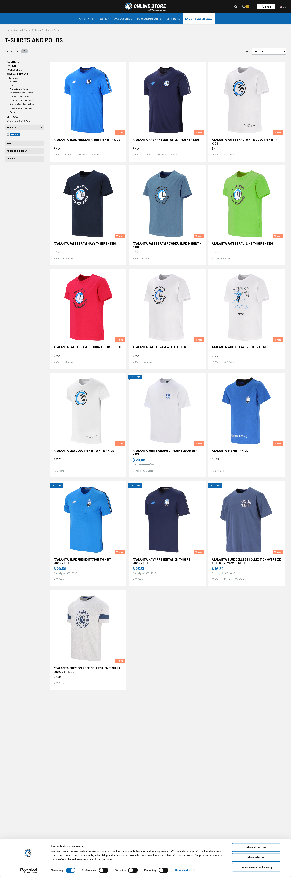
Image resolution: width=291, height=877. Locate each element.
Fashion (11, 65)
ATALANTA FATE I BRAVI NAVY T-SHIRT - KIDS (85, 243)
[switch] (103, 873)
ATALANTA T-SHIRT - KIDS (230, 450)
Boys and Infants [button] (149, 18)
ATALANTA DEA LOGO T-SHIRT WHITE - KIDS (84, 450)
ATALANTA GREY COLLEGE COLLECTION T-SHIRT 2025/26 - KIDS (87, 670)
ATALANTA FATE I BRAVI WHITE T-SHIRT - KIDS (165, 347)
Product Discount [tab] (17, 151)
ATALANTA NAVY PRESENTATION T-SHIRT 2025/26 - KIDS (161, 561)
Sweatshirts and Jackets (21, 92)
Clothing (35, 30)
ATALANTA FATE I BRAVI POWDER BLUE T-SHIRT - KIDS (167, 245)
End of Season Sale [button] (198, 18)
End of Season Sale (18, 120)
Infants (11, 112)
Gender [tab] (11, 158)
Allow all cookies (256, 847)
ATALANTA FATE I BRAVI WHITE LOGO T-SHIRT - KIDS (244, 141)
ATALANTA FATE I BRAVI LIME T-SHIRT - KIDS (243, 243)
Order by (247, 51)
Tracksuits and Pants (19, 96)
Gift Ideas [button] (173, 18)
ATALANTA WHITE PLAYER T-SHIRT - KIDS (240, 347)
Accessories (14, 69)
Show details (182, 870)
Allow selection (256, 857)
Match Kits (13, 61)
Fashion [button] (104, 18)
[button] (283, 6)
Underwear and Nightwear (22, 100)
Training (14, 85)
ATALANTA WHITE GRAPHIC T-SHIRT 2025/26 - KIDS (165, 452)
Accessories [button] (123, 18)
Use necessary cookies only (256, 867)
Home (8, 30)
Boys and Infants (21, 30)
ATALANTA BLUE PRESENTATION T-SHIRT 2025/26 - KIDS (82, 561)
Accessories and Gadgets (20, 108)
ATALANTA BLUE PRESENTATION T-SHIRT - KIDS (87, 140)
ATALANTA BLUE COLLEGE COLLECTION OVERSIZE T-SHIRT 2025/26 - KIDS (246, 561)
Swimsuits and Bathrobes (22, 104)
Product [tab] (12, 127)
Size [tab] (9, 143)
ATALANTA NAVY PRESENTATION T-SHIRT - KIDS (166, 140)
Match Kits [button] (86, 18)
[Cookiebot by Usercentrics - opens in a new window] (28, 870)
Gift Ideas (12, 116)
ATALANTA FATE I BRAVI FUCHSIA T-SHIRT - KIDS (87, 347)
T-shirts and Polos (50, 30)
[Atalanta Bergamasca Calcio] (145, 6)
